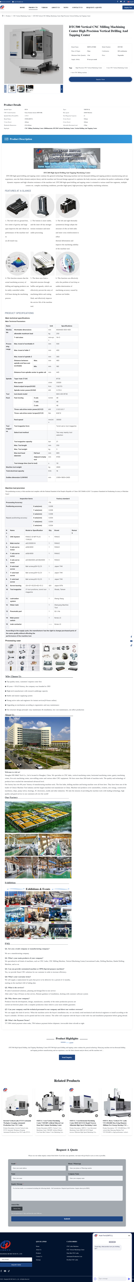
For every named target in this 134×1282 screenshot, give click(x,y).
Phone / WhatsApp (74, 1163)
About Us (56, 7)
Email (13, 1163)
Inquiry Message (17, 1184)
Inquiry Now (128, 7)
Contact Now (17, 1132)
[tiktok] (9, 1271)
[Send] (129, 1279)
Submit (67, 1219)
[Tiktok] (124, 2)
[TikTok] (131, 645)
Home (22, 7)
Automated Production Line (74, 1256)
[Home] (3, 16)
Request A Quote (94, 7)
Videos (44, 7)
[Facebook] (117, 2)
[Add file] (95, 1279)
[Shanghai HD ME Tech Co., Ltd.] (2, 7)
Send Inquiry (67, 1057)
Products (33, 7)
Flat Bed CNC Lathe (72, 1260)
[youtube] (5, 1271)
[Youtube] (121, 2)
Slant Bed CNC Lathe (73, 1253)
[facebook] (1, 1271)
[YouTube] (131, 641)
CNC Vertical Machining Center (22, 16)
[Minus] (129, 1235)
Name (13, 1174)
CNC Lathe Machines (72, 1246)
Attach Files (15, 1204)
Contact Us (77, 7)
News (66, 7)
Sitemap (38, 1260)
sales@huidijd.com (18, 1)
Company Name (73, 1174)
